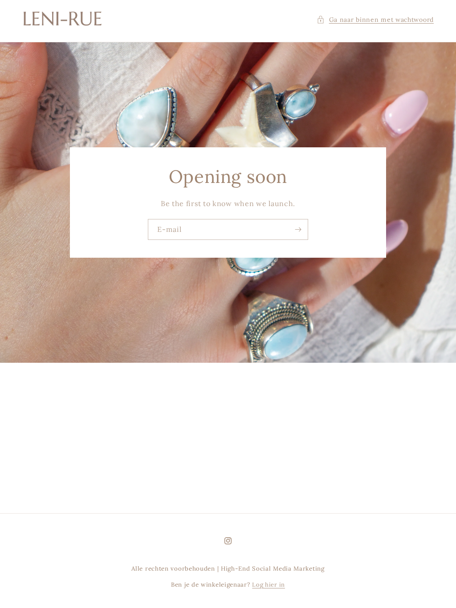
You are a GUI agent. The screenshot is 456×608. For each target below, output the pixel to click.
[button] (375, 19)
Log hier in (268, 584)
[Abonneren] (298, 229)
